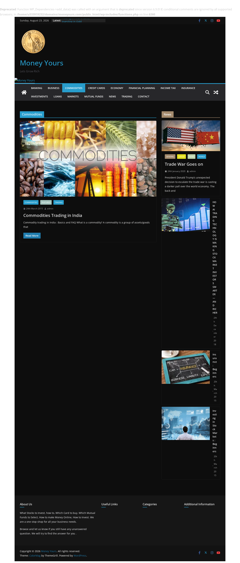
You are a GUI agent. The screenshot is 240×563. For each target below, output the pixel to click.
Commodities (73, 88)
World (202, 156)
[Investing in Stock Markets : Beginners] (186, 443)
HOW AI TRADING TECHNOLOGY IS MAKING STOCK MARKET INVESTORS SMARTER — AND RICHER (215, 257)
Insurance (188, 88)
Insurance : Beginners (215, 365)
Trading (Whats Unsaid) (75, 20)
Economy (117, 88)
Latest (181, 156)
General (170, 156)
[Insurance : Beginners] (186, 377)
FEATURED (46, 202)
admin (50, 208)
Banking (36, 88)
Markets (73, 96)
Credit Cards (96, 88)
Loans (58, 96)
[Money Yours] (25, 80)
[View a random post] (216, 92)
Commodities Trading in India (52, 215)
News (112, 96)
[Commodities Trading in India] (88, 159)
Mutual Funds (93, 96)
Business (53, 88)
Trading (127, 96)
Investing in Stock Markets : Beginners (215, 431)
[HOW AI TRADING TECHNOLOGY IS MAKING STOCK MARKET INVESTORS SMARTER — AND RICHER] (186, 273)
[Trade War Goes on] (191, 135)
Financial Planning (142, 88)
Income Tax (168, 88)
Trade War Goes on (184, 164)
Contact (143, 96)
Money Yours (41, 63)
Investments (39, 96)
